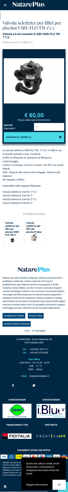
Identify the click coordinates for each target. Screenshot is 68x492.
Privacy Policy (36, 315)
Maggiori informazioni (37, 484)
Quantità (8, 125)
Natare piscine (28, 4)
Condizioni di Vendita (14, 315)
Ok (59, 484)
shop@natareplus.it (39, 376)
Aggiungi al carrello (18, 137)
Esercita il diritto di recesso (17, 324)
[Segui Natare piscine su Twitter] (34, 385)
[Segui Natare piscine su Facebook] (13, 385)
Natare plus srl (34, 269)
